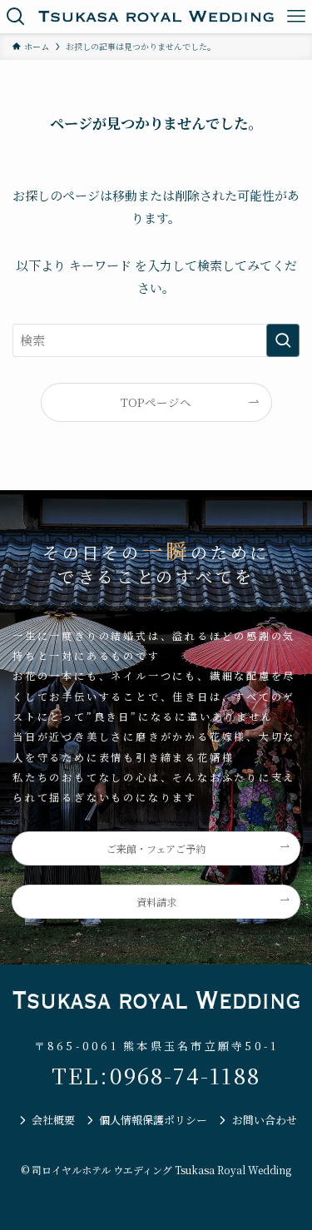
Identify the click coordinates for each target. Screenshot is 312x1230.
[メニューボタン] (296, 16)
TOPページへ (156, 402)
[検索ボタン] (16, 16)
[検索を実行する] (283, 340)
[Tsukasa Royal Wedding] (156, 16)
